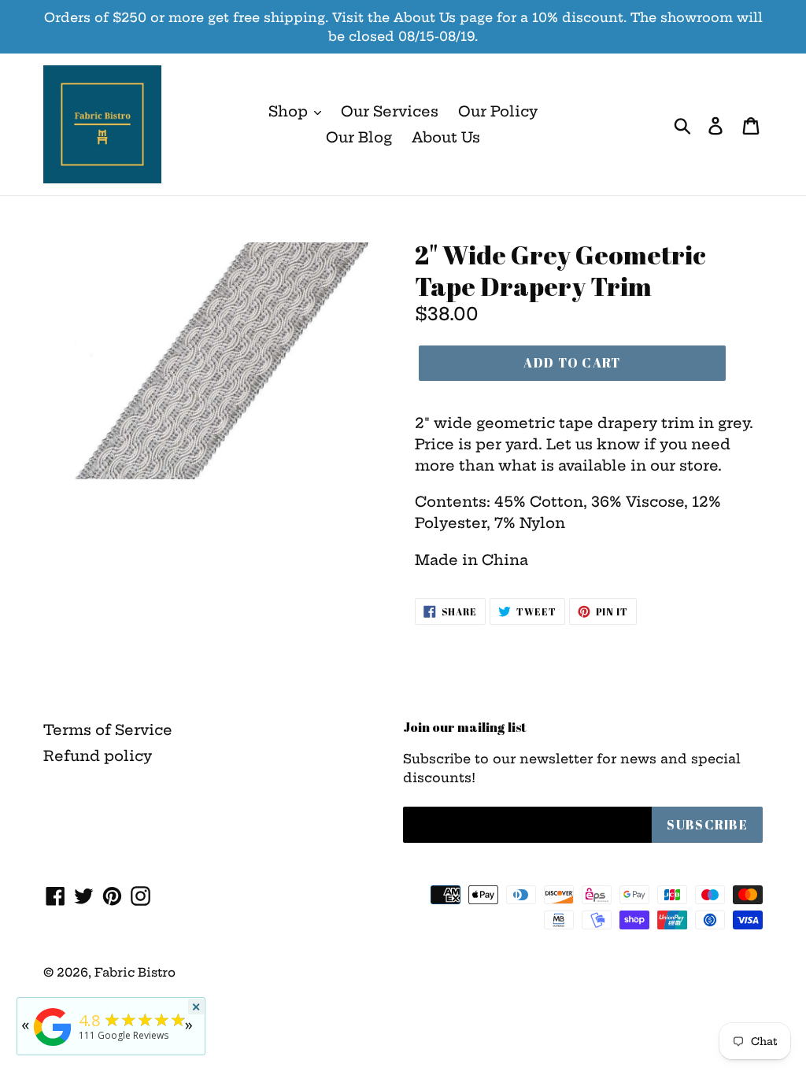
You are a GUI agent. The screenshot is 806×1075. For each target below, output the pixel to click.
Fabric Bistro (135, 972)
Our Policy (498, 111)
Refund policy (97, 756)
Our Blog (359, 137)
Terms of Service (107, 730)
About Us (446, 137)
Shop (290, 111)
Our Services (389, 111)
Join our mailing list (465, 727)
